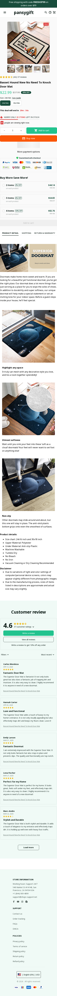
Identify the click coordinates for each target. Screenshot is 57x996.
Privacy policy (18, 941)
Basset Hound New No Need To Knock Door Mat (21, 691)
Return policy (18, 956)
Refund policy (18, 961)
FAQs (15, 924)
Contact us (17, 913)
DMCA (15, 929)
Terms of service (20, 946)
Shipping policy (19, 951)
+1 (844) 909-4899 (20, 893)
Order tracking (19, 919)
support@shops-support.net (25, 897)
